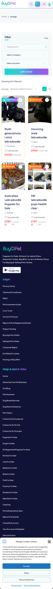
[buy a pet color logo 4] (26, 248)
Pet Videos (7, 413)
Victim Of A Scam (10, 317)
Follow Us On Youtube (12, 431)
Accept (26, 566)
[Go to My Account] (44, 4)
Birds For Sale (8, 474)
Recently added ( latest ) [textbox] (21, 89)
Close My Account (10, 523)
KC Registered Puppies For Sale (16, 449)
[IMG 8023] (13, 110)
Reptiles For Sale (10, 498)
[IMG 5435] (13, 177)
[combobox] (26, 55)
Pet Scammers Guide (12, 304)
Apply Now (26, 72)
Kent (35, 142)
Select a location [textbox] (13, 63)
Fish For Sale (8, 480)
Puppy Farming (9, 329)
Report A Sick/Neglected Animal (17, 323)
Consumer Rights (10, 347)
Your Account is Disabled (13, 529)
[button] (49, 541)
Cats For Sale (8, 462)
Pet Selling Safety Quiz (13, 511)
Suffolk (10, 213)
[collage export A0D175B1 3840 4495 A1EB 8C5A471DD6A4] (39, 177)
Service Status (9, 535)
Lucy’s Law (7, 311)
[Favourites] (20, 100)
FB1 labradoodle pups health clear (39, 202)
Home (4, 16)
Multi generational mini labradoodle (13, 135)
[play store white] (12, 270)
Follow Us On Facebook (13, 419)
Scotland (10, 146)
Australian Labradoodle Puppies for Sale (13, 202)
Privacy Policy (16, 585)
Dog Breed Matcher (11, 400)
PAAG (5, 298)
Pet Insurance (8, 394)
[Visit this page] (49, 89)
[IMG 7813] (39, 110)
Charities (7, 505)
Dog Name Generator (12, 407)
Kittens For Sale (9, 455)
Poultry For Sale (10, 486)
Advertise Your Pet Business (14, 382)
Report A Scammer (11, 517)
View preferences (26, 579)
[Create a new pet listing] (37, 4)
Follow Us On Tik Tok (11, 425)
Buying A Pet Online (11, 335)
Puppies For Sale (10, 437)
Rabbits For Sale (10, 468)
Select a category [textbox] (14, 55)
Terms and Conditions (31, 585)
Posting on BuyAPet (11, 359)
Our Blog (6, 388)
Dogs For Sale (9, 443)
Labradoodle (13, 151)
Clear (46, 38)
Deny (26, 573)
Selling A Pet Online (11, 341)
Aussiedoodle (13, 217)
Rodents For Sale (10, 492)
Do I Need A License (11, 353)
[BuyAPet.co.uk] (8, 3)
